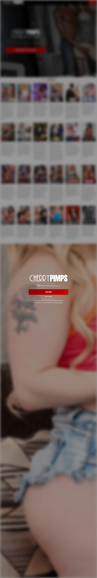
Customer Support (58, 302)
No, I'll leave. (48, 296)
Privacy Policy (49, 300)
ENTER (48, 292)
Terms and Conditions (58, 300)
